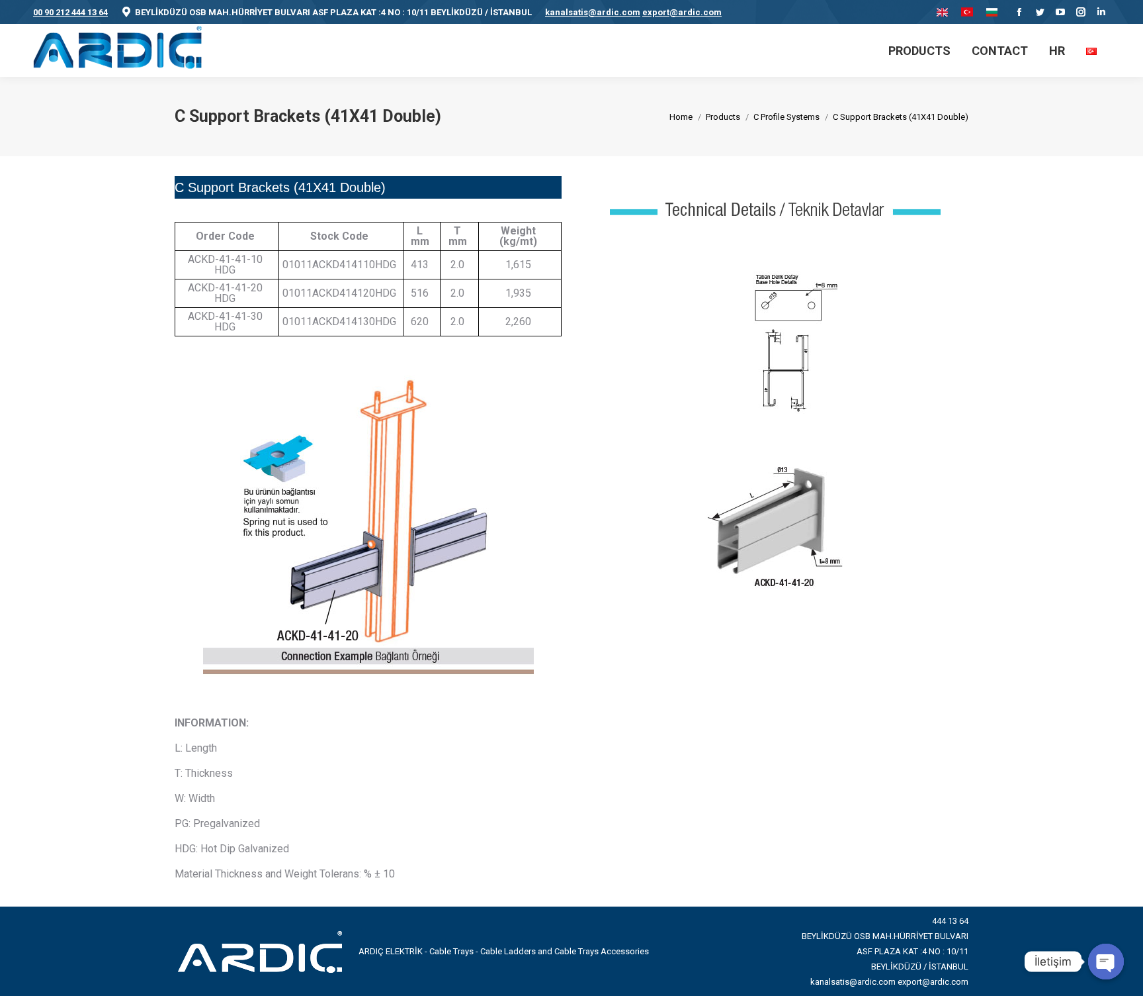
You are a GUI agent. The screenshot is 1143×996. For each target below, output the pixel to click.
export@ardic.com (682, 12)
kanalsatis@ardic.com (592, 12)
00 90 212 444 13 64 (70, 12)
